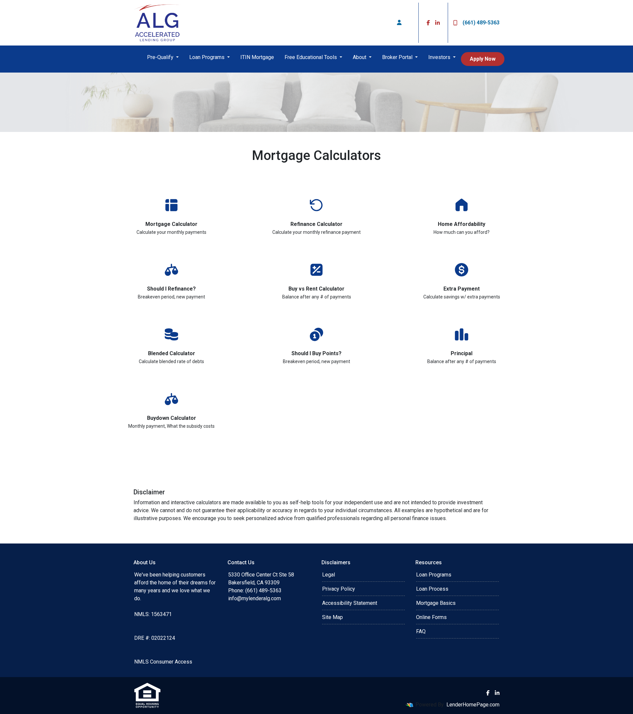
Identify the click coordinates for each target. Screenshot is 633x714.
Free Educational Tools (311, 57)
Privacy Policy (338, 589)
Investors (440, 57)
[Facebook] (428, 23)
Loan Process (432, 589)
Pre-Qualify (161, 57)
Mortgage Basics (436, 603)
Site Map (332, 617)
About (360, 57)
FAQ (421, 631)
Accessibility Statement (349, 603)
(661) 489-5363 (481, 22)
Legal (328, 575)
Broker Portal (398, 57)
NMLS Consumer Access (163, 662)
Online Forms (431, 617)
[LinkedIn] (437, 23)
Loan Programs (207, 57)
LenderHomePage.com (472, 704)
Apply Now (483, 59)
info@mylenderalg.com (254, 598)
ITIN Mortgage (257, 57)
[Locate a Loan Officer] (399, 23)
